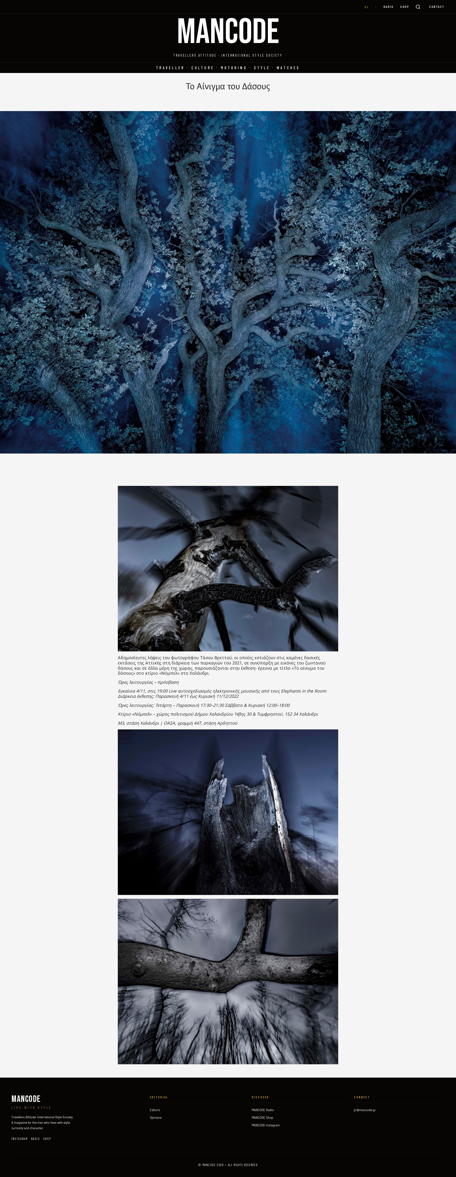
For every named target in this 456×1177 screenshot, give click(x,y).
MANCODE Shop (262, 1117)
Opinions (156, 1117)
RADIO (389, 7)
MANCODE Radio (263, 1110)
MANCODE (228, 32)
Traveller (170, 67)
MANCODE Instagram (266, 1125)
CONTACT (437, 7)
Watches (288, 67)
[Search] (418, 7)
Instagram (19, 1139)
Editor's (155, 1110)
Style (262, 67)
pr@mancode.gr (365, 1110)
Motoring (234, 67)
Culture (202, 67)
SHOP (404, 7)
